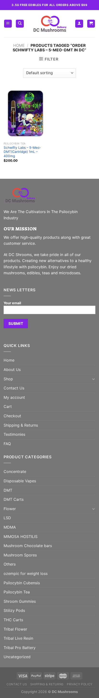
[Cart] (91, 24)
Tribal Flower (15, 629)
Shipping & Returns (21, 425)
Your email (12, 303)
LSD (7, 517)
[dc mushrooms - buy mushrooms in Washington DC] (49, 24)
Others (10, 564)
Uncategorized (17, 656)
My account (14, 397)
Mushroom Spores (20, 555)
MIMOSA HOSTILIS (20, 536)
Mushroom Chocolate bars (28, 545)
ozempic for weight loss (26, 573)
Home (19, 45)
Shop (8, 378)
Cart (8, 406)
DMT (8, 490)
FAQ (7, 443)
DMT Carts (14, 499)
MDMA (10, 527)
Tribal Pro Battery (20, 647)
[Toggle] (93, 379)
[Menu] (8, 24)
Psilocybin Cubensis (22, 582)
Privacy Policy (80, 684)
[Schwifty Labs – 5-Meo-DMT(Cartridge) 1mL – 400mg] (25, 113)
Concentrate (15, 471)
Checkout (12, 415)
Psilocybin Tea (17, 592)
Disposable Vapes (20, 480)
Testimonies (14, 434)
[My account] (79, 24)
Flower (10, 508)
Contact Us (14, 388)
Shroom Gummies (20, 601)
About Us (12, 369)
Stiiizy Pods (14, 610)
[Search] (20, 24)
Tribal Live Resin (18, 638)
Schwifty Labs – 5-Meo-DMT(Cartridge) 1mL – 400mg (22, 152)
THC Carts (13, 619)
